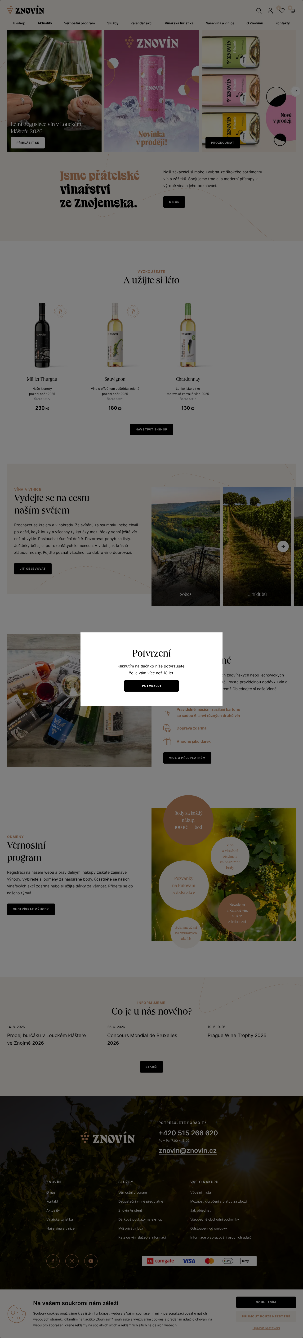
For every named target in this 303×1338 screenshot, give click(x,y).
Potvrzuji (151, 686)
